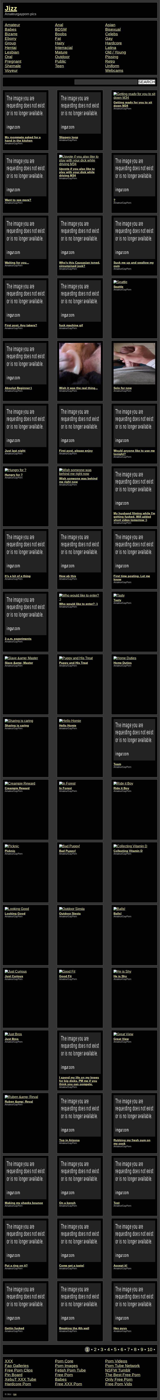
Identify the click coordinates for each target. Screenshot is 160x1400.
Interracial (63, 47)
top (14, 1394)
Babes (10, 29)
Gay (109, 38)
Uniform (112, 66)
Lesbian (12, 52)
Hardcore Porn (18, 1384)
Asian (110, 25)
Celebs (111, 34)
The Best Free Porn (122, 1375)
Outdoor (62, 57)
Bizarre (11, 34)
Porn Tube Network (122, 1365)
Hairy (59, 43)
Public (60, 61)
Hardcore (113, 43)
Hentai (10, 47)
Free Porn (64, 1375)
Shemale (13, 66)
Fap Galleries (17, 1365)
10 (149, 1349)
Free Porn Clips (19, 1370)
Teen (59, 66)
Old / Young (115, 52)
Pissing (111, 57)
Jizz (11, 8)
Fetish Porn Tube (70, 1370)
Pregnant (13, 61)
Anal (59, 25)
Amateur (12, 25)
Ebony (10, 38)
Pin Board (13, 1375)
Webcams (114, 70)
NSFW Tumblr (117, 1370)
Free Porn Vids (118, 1384)
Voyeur (11, 70)
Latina (110, 47)
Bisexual (113, 29)
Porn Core (64, 1361)
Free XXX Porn (68, 1384)
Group (10, 43)
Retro (110, 61)
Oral (8, 57)
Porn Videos (116, 1361)
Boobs (61, 34)
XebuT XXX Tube (20, 1379)
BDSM (61, 29)
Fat (58, 38)
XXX (9, 1361)
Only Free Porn (118, 1379)
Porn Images (66, 1365)
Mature (61, 52)
